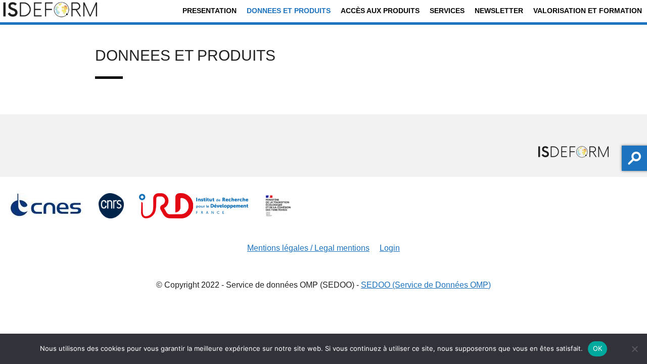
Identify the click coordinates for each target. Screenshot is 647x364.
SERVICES (447, 11)
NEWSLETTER (499, 11)
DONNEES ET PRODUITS (289, 11)
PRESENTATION (209, 11)
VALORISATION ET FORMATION (587, 11)
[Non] (634, 349)
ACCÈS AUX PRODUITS (380, 11)
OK (598, 348)
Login (390, 248)
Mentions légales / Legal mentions (308, 248)
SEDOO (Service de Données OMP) (426, 285)
